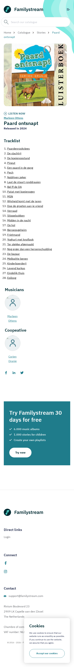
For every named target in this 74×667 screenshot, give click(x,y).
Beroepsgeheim (14, 230)
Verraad (9, 210)
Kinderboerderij (14, 263)
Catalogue (24, 32)
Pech (8, 172)
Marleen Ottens (13, 118)
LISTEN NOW (16, 113)
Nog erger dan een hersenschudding (27, 249)
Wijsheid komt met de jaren (21, 201)
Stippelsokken (13, 215)
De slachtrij (12, 153)
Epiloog (9, 277)
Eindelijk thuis (13, 273)
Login (7, 537)
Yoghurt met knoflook (18, 239)
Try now (20, 452)
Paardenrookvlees (17, 148)
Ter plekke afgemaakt (18, 244)
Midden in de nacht (16, 220)
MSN (7, 196)
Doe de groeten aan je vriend (22, 206)
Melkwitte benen (15, 258)
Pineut (9, 163)
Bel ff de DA (13, 187)
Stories (41, 32)
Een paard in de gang (18, 167)
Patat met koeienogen (18, 191)
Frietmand (11, 234)
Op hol (8, 225)
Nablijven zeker (15, 177)
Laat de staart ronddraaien (22, 182)
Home (7, 32)
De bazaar (11, 254)
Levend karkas (13, 268)
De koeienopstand (17, 158)
